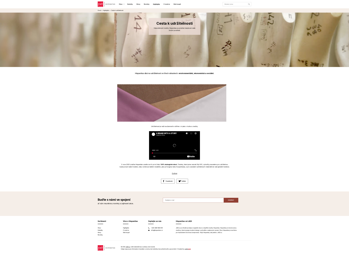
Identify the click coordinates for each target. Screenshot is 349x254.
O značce (167, 4)
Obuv (121, 4)
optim (188, 249)
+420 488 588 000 (157, 228)
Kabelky (130, 4)
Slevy (138, 4)
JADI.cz (128, 247)
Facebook (169, 181)
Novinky (146, 4)
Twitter (183, 181)
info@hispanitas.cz (157, 230)
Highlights (156, 4)
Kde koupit (177, 4)
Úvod (99, 10)
